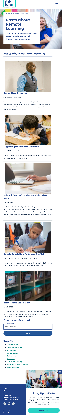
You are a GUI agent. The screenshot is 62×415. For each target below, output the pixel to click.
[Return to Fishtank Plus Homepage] (9, 3)
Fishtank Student (13, 367)
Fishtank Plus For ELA (10, 400)
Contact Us (7, 395)
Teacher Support (10, 13)
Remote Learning (13, 353)
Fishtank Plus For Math (11, 397)
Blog (16, 13)
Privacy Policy (7, 410)
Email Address (10, 323)
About (5, 388)
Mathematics (11, 350)
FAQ (4, 393)
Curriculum (11, 359)
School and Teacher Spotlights (17, 364)
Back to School (12, 356)
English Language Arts (15, 347)
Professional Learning (14, 362)
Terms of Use (7, 412)
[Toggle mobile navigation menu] (57, 4)
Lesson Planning (12, 344)
